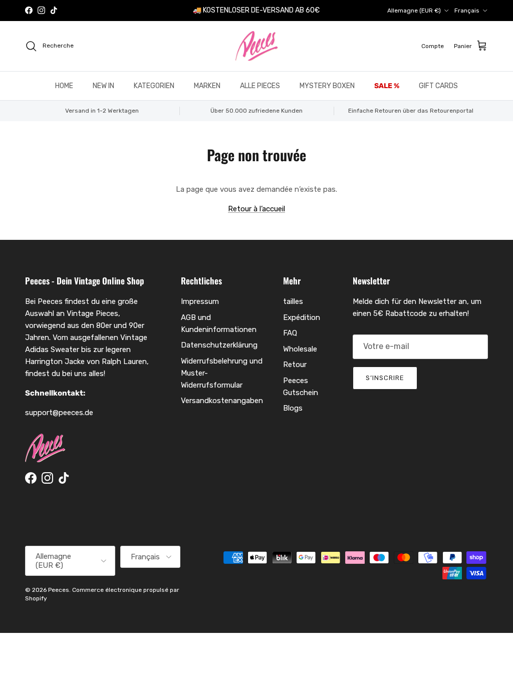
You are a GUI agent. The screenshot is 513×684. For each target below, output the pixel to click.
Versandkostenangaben (222, 400)
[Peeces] (256, 46)
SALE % (386, 86)
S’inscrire (385, 378)
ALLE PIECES (260, 86)
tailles (293, 301)
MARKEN (207, 86)
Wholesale (300, 349)
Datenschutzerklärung (219, 345)
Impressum (200, 301)
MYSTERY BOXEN (327, 86)
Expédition (301, 317)
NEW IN (103, 86)
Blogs (293, 408)
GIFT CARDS (438, 86)
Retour (295, 364)
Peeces (58, 589)
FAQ (290, 332)
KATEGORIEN (154, 86)
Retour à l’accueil (256, 208)
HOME (64, 86)
